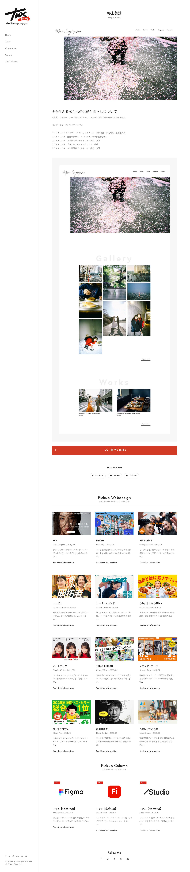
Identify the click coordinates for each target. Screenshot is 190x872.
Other (55, 544)
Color (8, 55)
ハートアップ (60, 666)
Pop (103, 544)
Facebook (99, 476)
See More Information (63, 563)
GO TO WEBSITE (115, 450)
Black (98, 733)
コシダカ (57, 603)
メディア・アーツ (148, 666)
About (8, 42)
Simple (111, 18)
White (118, 18)
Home (8, 35)
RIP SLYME (145, 541)
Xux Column (11, 62)
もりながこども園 (148, 729)
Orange (142, 544)
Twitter (117, 476)
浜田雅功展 (102, 729)
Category (10, 48)
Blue (98, 544)
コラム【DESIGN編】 (64, 809)
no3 (55, 541)
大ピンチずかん (61, 729)
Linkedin (133, 476)
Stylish (62, 544)
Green (99, 607)
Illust (55, 733)
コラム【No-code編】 (150, 809)
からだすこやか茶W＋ (151, 603)
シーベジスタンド (105, 603)
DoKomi (100, 541)
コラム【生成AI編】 (106, 809)
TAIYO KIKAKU (104, 666)
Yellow (149, 607)
